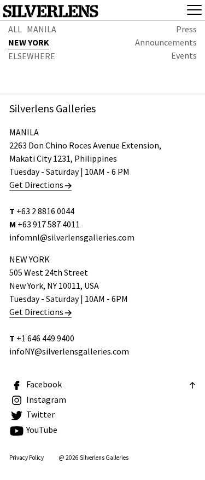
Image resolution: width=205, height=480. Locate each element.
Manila (41, 29)
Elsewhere (31, 55)
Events (184, 55)
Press (186, 29)
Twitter (40, 414)
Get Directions (37, 184)
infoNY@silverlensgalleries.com (69, 351)
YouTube (41, 429)
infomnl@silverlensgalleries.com (71, 237)
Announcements (166, 42)
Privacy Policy (26, 457)
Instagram (46, 399)
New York (28, 42)
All (15, 29)
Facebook (44, 384)
